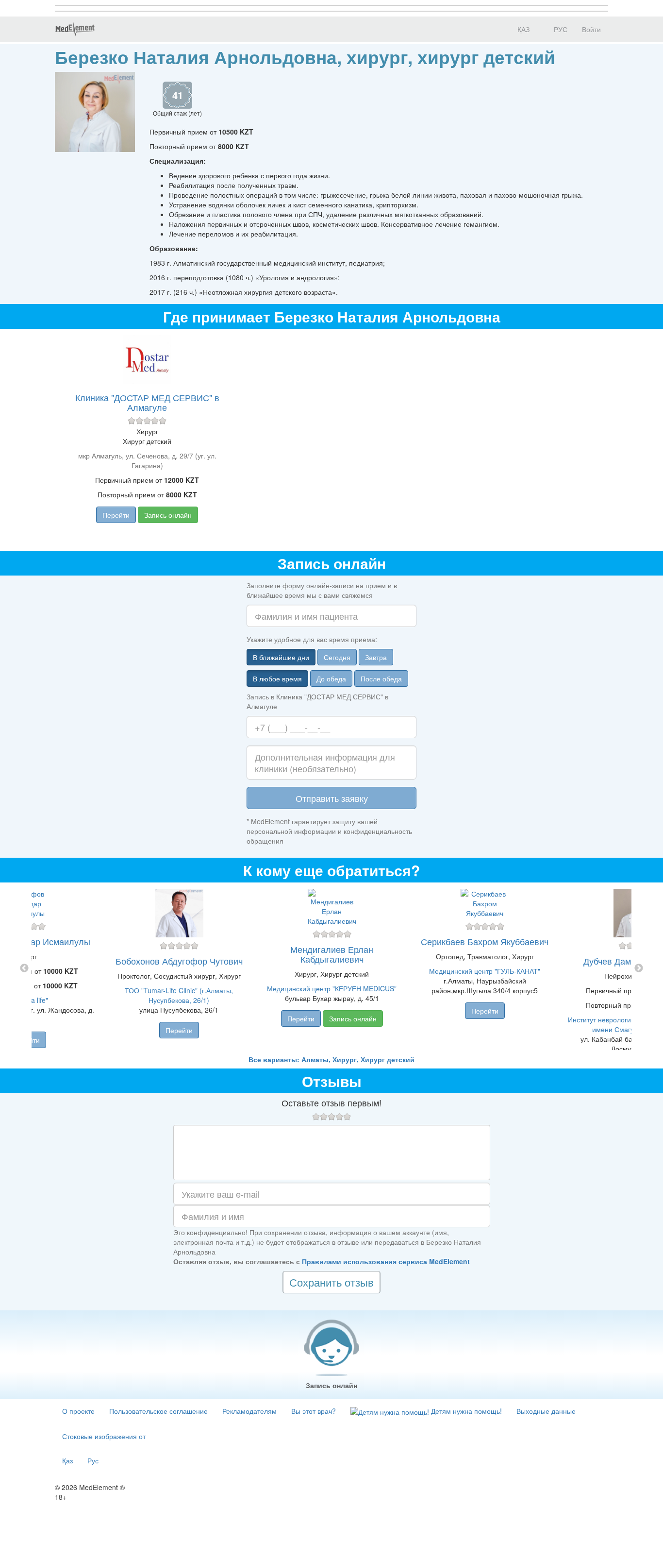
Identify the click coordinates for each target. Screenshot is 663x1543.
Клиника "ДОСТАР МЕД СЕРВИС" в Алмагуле (147, 402)
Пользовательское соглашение (158, 1411)
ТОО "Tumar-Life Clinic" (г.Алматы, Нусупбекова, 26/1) (179, 995)
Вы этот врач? (313, 1411)
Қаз (67, 1460)
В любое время (277, 678)
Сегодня (337, 657)
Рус (93, 1460)
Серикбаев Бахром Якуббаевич (484, 941)
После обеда (381, 678)
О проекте (78, 1411)
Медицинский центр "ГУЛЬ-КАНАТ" (484, 971)
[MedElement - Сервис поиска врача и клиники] (75, 29)
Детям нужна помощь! (465, 1411)
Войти (591, 29)
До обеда (331, 678)
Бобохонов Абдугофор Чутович (179, 960)
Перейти (116, 515)
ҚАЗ (522, 29)
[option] (331, 968)
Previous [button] (24, 968)
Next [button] (639, 968)
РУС (559, 29)
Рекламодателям (249, 1411)
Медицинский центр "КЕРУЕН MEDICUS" (332, 988)
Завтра (376, 657)
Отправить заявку (332, 798)
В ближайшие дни (281, 657)
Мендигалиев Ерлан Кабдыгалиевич (331, 954)
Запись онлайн (168, 515)
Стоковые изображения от (104, 1436)
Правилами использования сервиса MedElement (386, 1261)
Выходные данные (546, 1411)
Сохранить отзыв (331, 1281)
